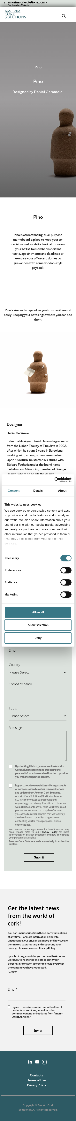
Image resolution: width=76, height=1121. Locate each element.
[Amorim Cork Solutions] (16, 14)
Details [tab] (38, 490)
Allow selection (38, 625)
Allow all (38, 612)
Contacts (36, 1075)
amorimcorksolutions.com (26, 2)
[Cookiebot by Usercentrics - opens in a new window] (55, 479)
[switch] (66, 570)
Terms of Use (36, 1080)
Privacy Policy (49, 831)
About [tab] (62, 490)
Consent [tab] (13, 490)
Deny (38, 637)
